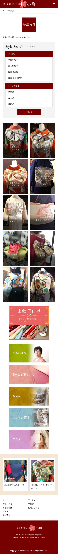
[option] (16, 474)
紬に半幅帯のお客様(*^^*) (14, 485)
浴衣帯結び (13, 65)
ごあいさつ (7, 504)
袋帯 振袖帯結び (15, 78)
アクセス (32, 500)
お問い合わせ (33, 507)
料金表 (5, 511)
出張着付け (7, 507)
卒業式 (11, 92)
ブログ (31, 504)
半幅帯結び (13, 59)
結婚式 (11, 104)
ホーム (5, 500)
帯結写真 (6, 515)
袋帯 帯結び (13, 72)
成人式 (11, 98)
